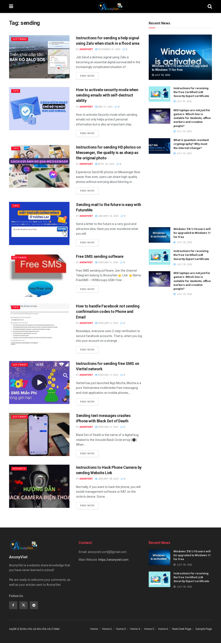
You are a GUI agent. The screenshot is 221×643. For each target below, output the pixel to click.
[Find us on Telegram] (34, 605)
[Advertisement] (180, 192)
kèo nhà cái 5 (45, 628)
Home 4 (135, 628)
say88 (12, 628)
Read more (89, 75)
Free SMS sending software (99, 256)
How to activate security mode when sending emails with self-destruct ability (107, 95)
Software (20, 39)
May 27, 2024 (104, 106)
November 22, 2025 (108, 49)
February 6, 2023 (107, 262)
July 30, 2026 (162, 75)
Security (19, 468)
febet (57, 628)
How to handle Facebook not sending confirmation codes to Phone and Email (108, 311)
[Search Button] (210, 6)
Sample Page (204, 628)
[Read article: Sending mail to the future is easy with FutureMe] (39, 223)
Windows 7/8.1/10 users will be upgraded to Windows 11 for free (192, 232)
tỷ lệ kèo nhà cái (26, 628)
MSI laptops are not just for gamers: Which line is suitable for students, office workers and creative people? (192, 118)
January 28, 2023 (107, 478)
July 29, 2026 (183, 131)
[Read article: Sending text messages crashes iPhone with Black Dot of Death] (39, 434)
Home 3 (121, 628)
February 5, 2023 (107, 375)
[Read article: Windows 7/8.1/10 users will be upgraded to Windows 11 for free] (180, 57)
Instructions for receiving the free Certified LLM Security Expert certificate (191, 92)
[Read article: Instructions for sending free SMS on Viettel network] (39, 382)
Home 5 (149, 628)
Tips (16, 91)
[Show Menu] (11, 6)
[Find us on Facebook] (13, 605)
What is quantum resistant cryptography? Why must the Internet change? (191, 143)
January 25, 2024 (107, 216)
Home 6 (163, 628)
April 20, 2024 (105, 164)
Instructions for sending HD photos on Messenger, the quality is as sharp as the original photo (108, 152)
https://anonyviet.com (113, 559)
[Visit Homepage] (110, 6)
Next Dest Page (181, 628)
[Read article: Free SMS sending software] (39, 275)
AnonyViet (86, 49)
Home (94, 628)
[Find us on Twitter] (23, 605)
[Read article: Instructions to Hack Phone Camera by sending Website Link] (39, 486)
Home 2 (107, 628)
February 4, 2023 (107, 427)
